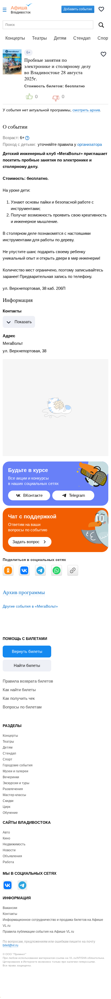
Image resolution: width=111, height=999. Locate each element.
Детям (60, 38)
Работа (8, 862)
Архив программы (24, 592)
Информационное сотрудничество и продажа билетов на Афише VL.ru (53, 923)
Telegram (77, 495)
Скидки (8, 801)
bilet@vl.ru (10, 945)
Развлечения (13, 789)
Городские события (18, 765)
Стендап (82, 38)
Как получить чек (19, 698)
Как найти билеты (19, 689)
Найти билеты (27, 665)
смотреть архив (86, 110)
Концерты (15, 38)
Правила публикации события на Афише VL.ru (38, 931)
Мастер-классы (14, 795)
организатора (89, 144)
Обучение (10, 813)
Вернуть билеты (27, 651)
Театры (39, 38)
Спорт (7, 759)
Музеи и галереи (15, 771)
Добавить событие (78, 9)
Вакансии (10, 908)
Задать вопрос (26, 541)
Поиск (101, 24)
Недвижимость (14, 844)
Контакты (10, 914)
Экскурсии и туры (16, 783)
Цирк (6, 807)
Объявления (12, 856)
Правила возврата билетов (28, 681)
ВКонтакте (33, 495)
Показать (23, 321)
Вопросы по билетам (22, 707)
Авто (6, 832)
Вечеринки (11, 777)
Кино (6, 838)
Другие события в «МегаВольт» (30, 606)
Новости (9, 850)
